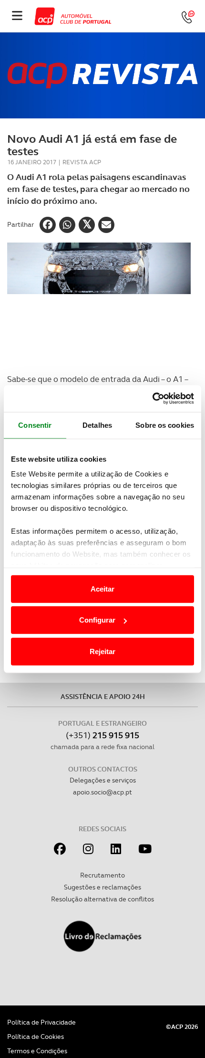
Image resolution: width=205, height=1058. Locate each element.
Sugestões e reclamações (102, 887)
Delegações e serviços (103, 780)
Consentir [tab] (34, 425)
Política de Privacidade (41, 1022)
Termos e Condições (37, 1051)
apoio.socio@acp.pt (102, 792)
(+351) (102, 735)
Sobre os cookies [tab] (164, 425)
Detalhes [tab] (97, 425)
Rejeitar (102, 651)
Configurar (97, 620)
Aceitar (102, 588)
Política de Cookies (35, 1036)
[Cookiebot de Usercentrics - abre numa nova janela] (152, 398)
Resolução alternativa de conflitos (102, 899)
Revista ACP (81, 162)
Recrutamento (102, 875)
